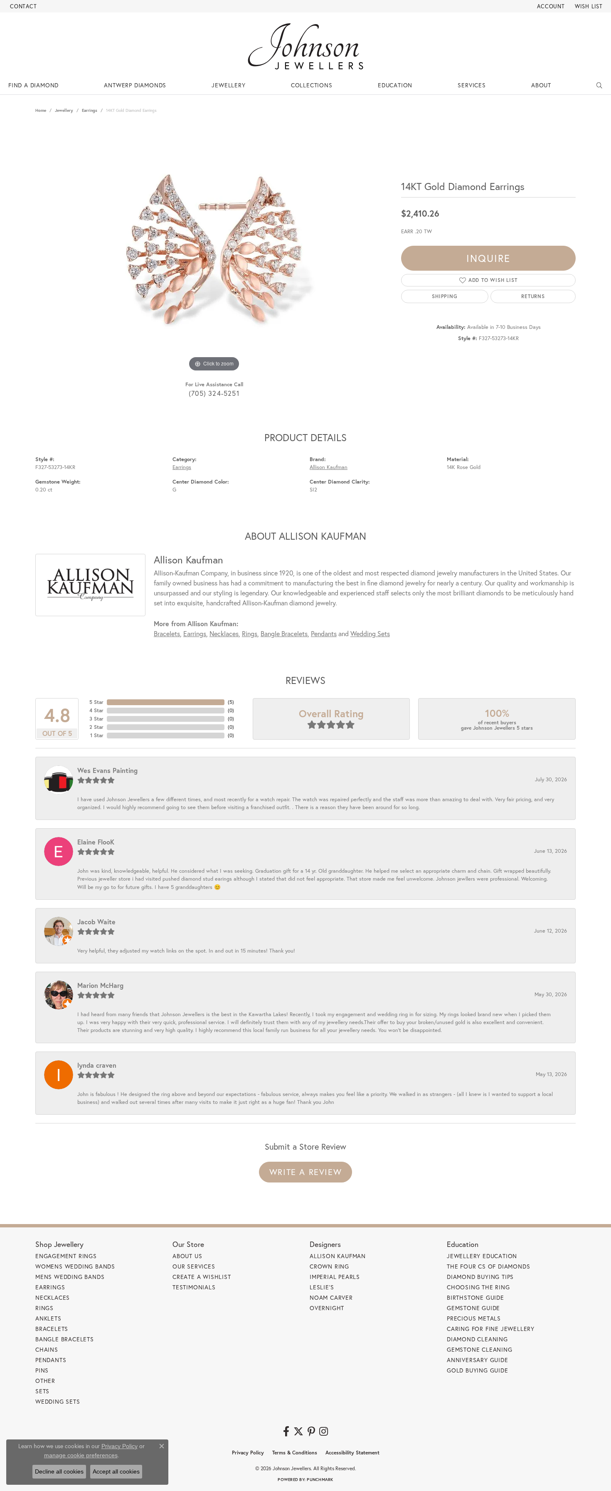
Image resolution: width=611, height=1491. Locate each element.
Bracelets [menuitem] (51, 1329)
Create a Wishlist (201, 1277)
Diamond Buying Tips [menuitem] (480, 1277)
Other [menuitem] (45, 1381)
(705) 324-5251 (214, 393)
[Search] (599, 85)
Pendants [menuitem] (50, 1360)
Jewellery (228, 85)
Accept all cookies (116, 1471)
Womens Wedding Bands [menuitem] (75, 1266)
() (231, 702)
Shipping (444, 296)
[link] (22, 6)
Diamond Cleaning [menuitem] (477, 1339)
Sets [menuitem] (42, 1391)
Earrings (89, 110)
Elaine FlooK (95, 841)
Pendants (324, 633)
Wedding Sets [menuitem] (57, 1401)
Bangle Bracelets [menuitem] (64, 1339)
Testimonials (194, 1287)
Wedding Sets (370, 633)
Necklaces (224, 633)
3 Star (96, 719)
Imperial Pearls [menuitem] (335, 1277)
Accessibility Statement (352, 1452)
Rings (249, 633)
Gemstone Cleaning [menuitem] (479, 1349)
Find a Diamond (33, 85)
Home (40, 110)
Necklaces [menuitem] (52, 1297)
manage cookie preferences (81, 1455)
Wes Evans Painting (107, 770)
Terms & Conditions (294, 1452)
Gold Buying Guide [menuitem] (477, 1370)
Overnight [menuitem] (327, 1308)
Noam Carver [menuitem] (331, 1297)
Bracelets (167, 633)
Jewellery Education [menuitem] (482, 1256)
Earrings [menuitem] (50, 1287)
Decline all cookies (59, 1471)
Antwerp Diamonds (135, 85)
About (541, 85)
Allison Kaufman (328, 467)
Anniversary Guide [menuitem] (477, 1360)
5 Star (96, 702)
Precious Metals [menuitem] (474, 1318)
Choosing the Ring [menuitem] (478, 1287)
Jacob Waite (96, 921)
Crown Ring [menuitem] (329, 1266)
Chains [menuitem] (46, 1349)
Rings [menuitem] (44, 1308)
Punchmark (320, 1479)
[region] (214, 249)
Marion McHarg (100, 985)
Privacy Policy (248, 1452)
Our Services (193, 1266)
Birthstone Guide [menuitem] (475, 1297)
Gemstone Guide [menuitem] (473, 1308)
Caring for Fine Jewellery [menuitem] (491, 1329)
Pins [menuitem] (42, 1370)
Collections (312, 85)
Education (395, 85)
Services (471, 85)
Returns (533, 296)
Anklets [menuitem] (48, 1318)
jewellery (64, 110)
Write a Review (305, 1171)
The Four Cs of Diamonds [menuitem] (488, 1266)
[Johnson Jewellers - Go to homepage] (305, 46)
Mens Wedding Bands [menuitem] (69, 1277)
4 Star (96, 710)
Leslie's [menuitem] (322, 1287)
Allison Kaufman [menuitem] (338, 1256)
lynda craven (96, 1065)
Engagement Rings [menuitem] (66, 1256)
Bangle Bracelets (284, 633)
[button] (550, 6)
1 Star (96, 735)
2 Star (96, 727)
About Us (187, 1256)
